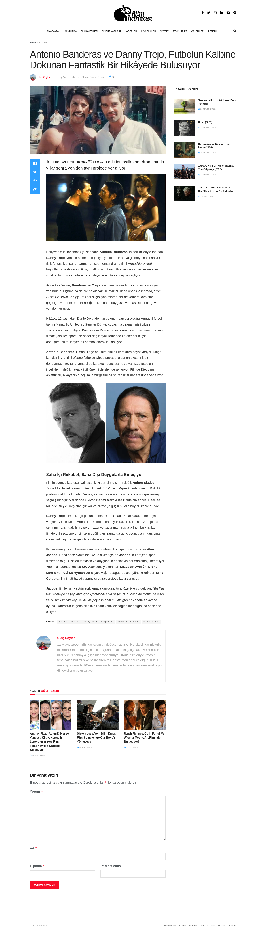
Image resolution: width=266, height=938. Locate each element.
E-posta (37, 866)
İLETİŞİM (212, 31)
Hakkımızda (170, 925)
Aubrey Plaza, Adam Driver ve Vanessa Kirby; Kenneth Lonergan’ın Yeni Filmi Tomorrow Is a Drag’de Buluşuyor (49, 741)
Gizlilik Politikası (188, 925)
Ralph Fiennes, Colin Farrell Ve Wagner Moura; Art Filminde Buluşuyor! (144, 737)
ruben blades (151, 621)
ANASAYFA (53, 31)
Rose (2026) (205, 122)
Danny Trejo (90, 621)
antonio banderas (68, 621)
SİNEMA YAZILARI (111, 31)
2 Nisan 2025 (206, 196)
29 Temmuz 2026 (208, 109)
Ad (33, 848)
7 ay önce (63, 77)
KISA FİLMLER (148, 31)
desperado (107, 621)
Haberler (43, 42)
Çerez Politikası (217, 925)
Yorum (36, 791)
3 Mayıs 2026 (132, 747)
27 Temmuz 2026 (208, 127)
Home (33, 42)
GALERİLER (197, 31)
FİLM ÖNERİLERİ (89, 31)
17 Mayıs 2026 (38, 755)
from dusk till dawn (128, 621)
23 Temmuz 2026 (208, 175)
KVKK (203, 925)
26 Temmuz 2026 (208, 153)
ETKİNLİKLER (180, 31)
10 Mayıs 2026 (85, 747)
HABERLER (131, 31)
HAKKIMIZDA (70, 31)
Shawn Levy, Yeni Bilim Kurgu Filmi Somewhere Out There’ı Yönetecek (96, 737)
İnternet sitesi (111, 866)
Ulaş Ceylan (44, 77)
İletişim (232, 925)
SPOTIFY (164, 31)
